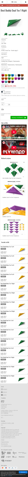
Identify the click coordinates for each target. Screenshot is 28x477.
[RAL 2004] (9, 81)
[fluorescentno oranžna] (6, 78)
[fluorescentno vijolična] (19, 78)
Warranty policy (4, 444)
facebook (5, 392)
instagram (5, 389)
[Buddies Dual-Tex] (14, 208)
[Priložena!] (2, 93)
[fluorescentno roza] (15, 78)
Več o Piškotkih (9, 475)
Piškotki (2, 439)
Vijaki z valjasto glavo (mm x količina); (8, 95)
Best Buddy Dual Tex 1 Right (13, 5)
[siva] (22, 78)
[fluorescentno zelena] (9, 78)
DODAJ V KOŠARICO (18, 117)
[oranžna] (2, 78)
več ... (2, 417)
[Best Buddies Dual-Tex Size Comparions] (14, 169)
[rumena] (6, 75)
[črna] (19, 75)
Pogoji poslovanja (5, 442)
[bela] (15, 75)
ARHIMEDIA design (7, 446)
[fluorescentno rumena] (12, 78)
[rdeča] (2, 75)
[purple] (2, 81)
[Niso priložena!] (2, 92)
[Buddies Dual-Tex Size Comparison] (14, 188)
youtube (5, 394)
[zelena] (9, 75)
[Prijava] (25, 2)
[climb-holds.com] (2, 5)
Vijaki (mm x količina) (21, 95)
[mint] (6, 81)
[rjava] (22, 75)
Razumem (23, 472)
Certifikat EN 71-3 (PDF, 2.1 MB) (7, 423)
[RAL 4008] (12, 81)
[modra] (12, 75)
